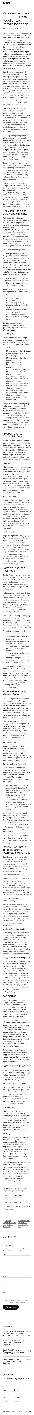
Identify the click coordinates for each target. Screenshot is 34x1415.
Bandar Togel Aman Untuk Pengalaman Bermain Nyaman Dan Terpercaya (14, 1352)
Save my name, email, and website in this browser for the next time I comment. (16, 1301)
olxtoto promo (8, 1202)
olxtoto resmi (18, 1202)
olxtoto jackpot (18, 1195)
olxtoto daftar (8, 1195)
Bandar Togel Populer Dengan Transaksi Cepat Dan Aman (12, 1361)
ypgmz (11, 28)
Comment (6, 1254)
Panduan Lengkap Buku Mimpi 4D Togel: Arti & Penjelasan (9, 1224)
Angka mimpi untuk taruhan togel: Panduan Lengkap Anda (24, 1224)
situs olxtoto (26, 1206)
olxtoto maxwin (17, 1199)
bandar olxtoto (8, 1188)
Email (5, 1284)
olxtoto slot (7, 1206)
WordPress (28, 1411)
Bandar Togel (17, 28)
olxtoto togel (16, 1206)
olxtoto (23, 1188)
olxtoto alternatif (8, 1192)
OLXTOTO (6, 3)
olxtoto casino (20, 1192)
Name (5, 1276)
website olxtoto (8, 1210)
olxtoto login (7, 1199)
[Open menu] (30, 3)
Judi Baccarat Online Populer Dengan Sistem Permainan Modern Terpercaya (13, 1333)
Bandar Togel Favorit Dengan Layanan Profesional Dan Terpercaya (13, 1342)
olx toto (17, 1188)
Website (5, 1292)
